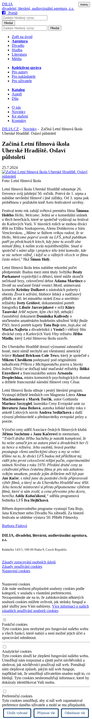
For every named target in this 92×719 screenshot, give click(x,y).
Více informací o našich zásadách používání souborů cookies (45, 608)
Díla (15, 98)
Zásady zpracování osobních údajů (29, 562)
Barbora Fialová (14, 526)
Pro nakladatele (24, 76)
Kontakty (19, 121)
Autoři (17, 94)
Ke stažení (20, 116)
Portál (11, 13)
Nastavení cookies (16, 571)
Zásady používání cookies (22, 566)
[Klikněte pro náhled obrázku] (46, 176)
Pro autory (20, 72)
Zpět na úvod (22, 37)
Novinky (19, 112)
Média (17, 59)
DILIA (7, 4)
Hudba (17, 50)
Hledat (8, 23)
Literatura (19, 54)
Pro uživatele (22, 81)
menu (84, 4)
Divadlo (18, 45)
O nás (16, 107)
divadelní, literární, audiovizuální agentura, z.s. (38, 8)
